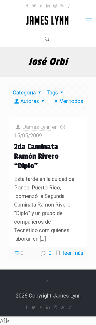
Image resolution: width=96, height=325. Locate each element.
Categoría (24, 92)
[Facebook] (27, 5)
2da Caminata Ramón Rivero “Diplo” (36, 156)
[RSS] (62, 5)
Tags (52, 92)
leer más (73, 253)
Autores (29, 101)
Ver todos (71, 101)
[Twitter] (34, 5)
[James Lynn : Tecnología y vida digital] (48, 20)
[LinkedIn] (48, 5)
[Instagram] (55, 5)
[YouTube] (41, 5)
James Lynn (37, 127)
